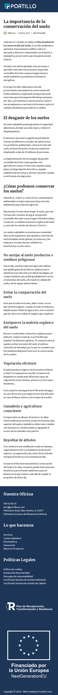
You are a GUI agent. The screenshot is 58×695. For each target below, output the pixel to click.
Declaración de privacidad (17, 572)
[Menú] (53, 6)
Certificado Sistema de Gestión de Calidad (25, 583)
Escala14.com (45, 691)
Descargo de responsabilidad (18, 576)
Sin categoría (39, 33)
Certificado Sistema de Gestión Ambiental (25, 579)
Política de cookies (13, 569)
